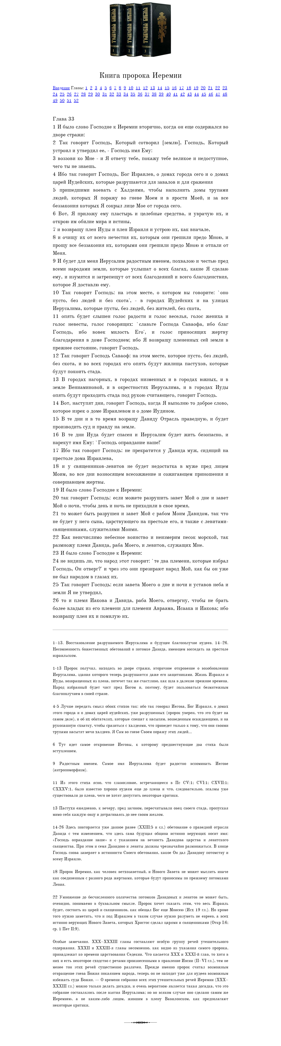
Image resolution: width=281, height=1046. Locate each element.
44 (196, 94)
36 (140, 94)
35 (132, 94)
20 (203, 88)
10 (130, 88)
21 (210, 88)
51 (69, 100)
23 (224, 88)
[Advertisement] (18, 99)
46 (210, 94)
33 (118, 94)
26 (69, 94)
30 (97, 94)
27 (76, 94)
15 (167, 88)
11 (138, 88)
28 (83, 94)
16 (174, 88)
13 (152, 88)
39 (161, 94)
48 (224, 94)
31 (104, 94)
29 (90, 94)
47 (217, 94)
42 (182, 94)
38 (154, 94)
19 (196, 88)
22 (217, 88)
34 (125, 94)
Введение (61, 88)
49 (55, 100)
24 (55, 94)
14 (159, 88)
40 (168, 94)
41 (175, 94)
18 (188, 88)
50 (62, 100)
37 (147, 94)
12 (145, 88)
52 (76, 100)
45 (203, 94)
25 (62, 94)
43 (189, 94)
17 (181, 88)
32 (111, 94)
